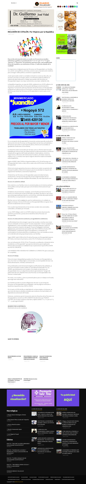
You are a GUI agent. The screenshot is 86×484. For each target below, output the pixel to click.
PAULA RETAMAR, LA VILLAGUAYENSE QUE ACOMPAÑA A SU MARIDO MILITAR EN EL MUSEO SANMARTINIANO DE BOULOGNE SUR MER (70, 230)
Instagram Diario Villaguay (14, 479)
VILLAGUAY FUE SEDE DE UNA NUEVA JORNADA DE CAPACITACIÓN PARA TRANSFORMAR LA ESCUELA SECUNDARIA (46, 358)
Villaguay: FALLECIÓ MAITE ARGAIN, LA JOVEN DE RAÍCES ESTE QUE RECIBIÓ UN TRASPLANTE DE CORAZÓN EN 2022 (70, 151)
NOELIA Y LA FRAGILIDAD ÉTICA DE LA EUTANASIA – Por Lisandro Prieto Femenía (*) (15, 381)
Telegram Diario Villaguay (68, 477)
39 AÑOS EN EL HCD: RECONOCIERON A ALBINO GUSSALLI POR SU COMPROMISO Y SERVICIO (70, 108)
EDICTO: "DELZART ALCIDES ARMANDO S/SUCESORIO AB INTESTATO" (18, 444)
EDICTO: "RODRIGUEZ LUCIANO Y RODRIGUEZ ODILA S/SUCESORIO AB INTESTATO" (17, 451)
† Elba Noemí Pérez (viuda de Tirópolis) (18, 420)
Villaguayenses (24, 477)
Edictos (10, 440)
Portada (9, 29)
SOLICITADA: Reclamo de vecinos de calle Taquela (30, 380)
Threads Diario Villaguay (55, 477)
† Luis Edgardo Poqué (13, 434)
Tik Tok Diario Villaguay (43, 477)
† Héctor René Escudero (13, 424)
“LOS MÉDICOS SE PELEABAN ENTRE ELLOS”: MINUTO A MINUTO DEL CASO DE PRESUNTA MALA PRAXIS (69, 90)
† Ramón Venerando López (14, 429)
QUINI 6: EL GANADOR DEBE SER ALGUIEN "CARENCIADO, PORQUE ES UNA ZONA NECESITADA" (69, 199)
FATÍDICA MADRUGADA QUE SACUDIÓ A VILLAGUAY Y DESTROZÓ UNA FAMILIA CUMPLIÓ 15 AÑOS (70, 140)
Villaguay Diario (33, 477)
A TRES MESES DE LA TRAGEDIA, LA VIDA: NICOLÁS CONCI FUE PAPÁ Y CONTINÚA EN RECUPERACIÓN (70, 160)
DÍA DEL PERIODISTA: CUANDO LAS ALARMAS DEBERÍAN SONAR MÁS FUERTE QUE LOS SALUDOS (31, 358)
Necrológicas (12, 411)
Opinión (13, 29)
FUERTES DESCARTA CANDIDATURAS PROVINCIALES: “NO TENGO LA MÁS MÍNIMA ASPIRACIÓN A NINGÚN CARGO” (69, 119)
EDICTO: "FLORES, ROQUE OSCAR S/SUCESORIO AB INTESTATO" (16, 459)
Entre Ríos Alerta (49, 479)
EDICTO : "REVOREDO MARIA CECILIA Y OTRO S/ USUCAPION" (18, 465)
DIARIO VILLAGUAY (19, 481)
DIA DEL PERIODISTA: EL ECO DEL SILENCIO (14, 357)
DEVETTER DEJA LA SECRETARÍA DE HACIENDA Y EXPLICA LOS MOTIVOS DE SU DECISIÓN (70, 99)
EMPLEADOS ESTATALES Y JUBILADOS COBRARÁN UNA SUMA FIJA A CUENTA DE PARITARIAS (70, 207)
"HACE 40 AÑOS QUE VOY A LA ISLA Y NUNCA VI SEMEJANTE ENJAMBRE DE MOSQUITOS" (69, 190)
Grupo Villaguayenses (26, 479)
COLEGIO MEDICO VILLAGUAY (15, 471)
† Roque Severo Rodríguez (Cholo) (16, 415)
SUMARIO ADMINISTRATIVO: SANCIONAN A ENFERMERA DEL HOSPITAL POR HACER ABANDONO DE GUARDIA (70, 169)
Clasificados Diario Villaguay (68, 479)
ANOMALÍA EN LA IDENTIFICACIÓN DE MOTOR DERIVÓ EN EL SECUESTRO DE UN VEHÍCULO (70, 128)
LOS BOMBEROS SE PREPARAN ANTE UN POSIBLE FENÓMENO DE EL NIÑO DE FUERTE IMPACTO (70, 179)
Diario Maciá (57, 479)
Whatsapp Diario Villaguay (13, 477)
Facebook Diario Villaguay (38, 479)
